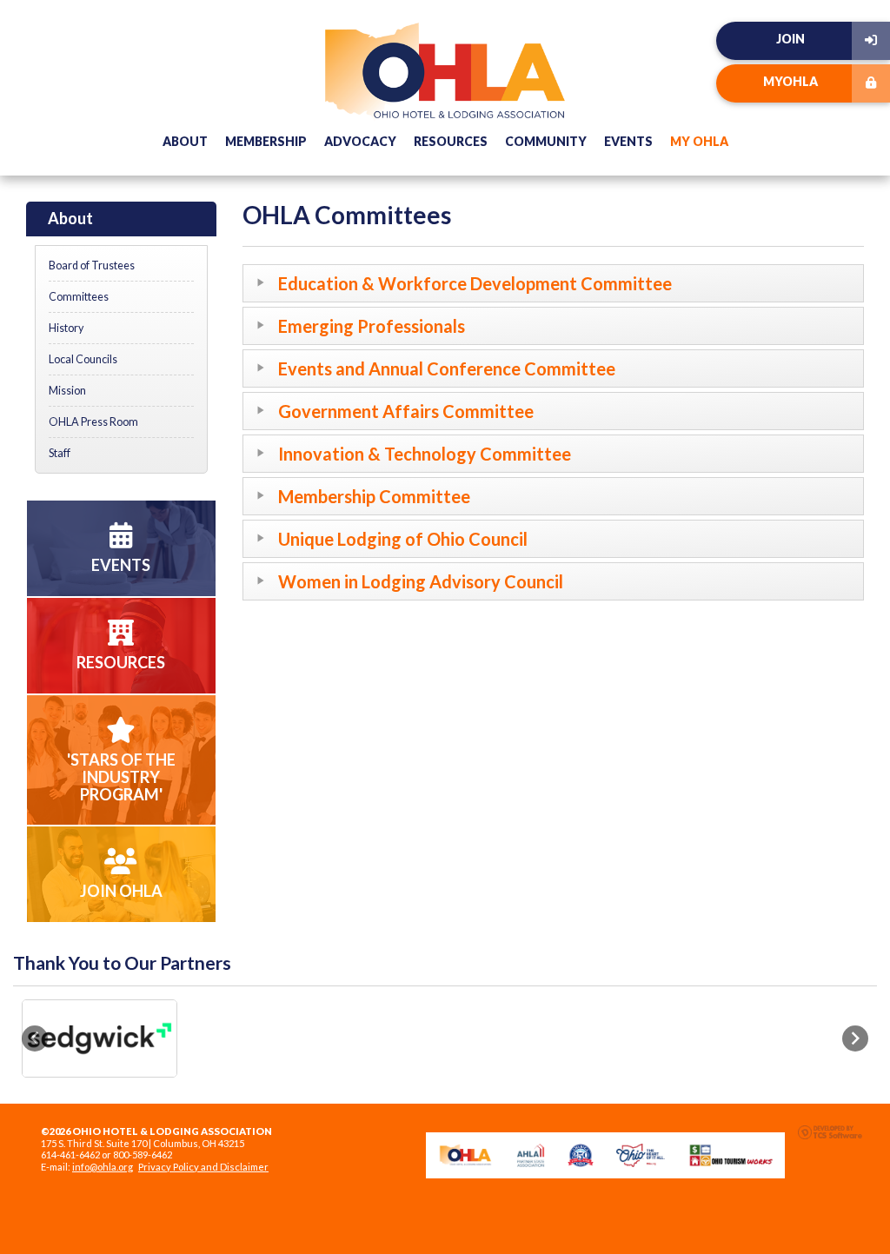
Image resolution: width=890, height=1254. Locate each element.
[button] (35, 1038)
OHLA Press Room (93, 421)
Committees (79, 296)
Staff (59, 453)
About (185, 141)
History (66, 328)
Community (546, 141)
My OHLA (699, 141)
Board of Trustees (92, 265)
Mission (67, 390)
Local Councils (83, 359)
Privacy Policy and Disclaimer (203, 1166)
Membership (266, 141)
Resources (451, 141)
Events (628, 141)
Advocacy (360, 141)
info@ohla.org (102, 1166)
